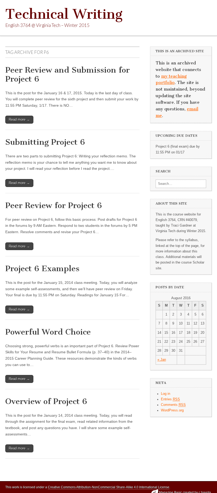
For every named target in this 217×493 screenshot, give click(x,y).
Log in (165, 394)
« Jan (161, 359)
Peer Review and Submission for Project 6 (67, 74)
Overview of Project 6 (46, 401)
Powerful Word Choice (48, 332)
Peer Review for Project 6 (53, 205)
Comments (173, 405)
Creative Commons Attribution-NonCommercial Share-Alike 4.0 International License (108, 487)
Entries (170, 399)
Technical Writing (64, 14)
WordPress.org (172, 410)
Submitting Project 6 (45, 142)
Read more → (19, 119)
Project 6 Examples (42, 268)
